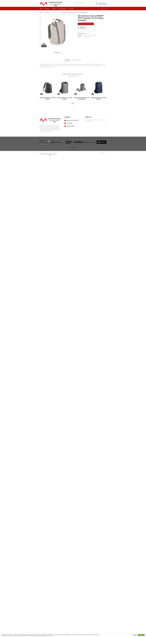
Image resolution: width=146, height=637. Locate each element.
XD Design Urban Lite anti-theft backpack (64, 98)
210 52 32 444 (69, 123)
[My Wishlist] (99, 8)
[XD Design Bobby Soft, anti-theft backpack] (47, 87)
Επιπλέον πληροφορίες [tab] (76, 59)
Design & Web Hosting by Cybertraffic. (47, 154)
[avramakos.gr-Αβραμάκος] (51, 3)
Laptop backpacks (93, 35)
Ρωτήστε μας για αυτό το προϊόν (86, 23)
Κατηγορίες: (80, 35)
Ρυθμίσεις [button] (135, 635)
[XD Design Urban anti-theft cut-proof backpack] (81, 87)
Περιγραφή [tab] (67, 59)
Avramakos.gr (44, 153)
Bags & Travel (86, 35)
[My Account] (102, 8)
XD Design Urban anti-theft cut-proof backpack (81, 98)
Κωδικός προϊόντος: (81, 33)
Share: (79, 36)
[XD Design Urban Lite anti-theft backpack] (64, 87)
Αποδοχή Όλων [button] (141, 635)
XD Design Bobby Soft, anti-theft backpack (47, 98)
